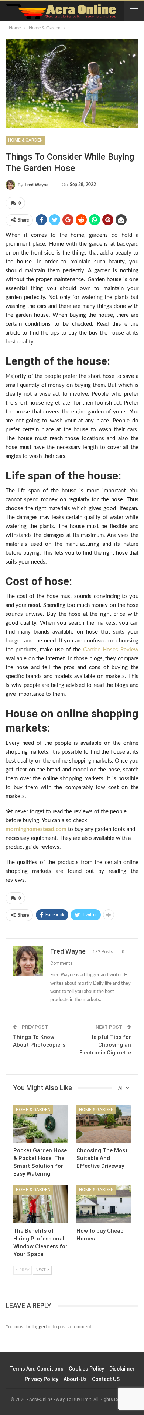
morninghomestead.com (36, 829)
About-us (75, 1379)
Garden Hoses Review (110, 649)
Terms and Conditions (36, 1369)
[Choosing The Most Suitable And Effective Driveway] (103, 1124)
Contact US (106, 1379)
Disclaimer (122, 1369)
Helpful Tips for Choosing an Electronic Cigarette (105, 1045)
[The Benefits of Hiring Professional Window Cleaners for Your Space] (40, 1204)
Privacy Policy (41, 1379)
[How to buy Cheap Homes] (103, 1204)
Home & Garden (25, 140)
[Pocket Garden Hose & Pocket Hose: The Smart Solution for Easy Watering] (40, 1124)
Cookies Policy (86, 1369)
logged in (41, 1327)
